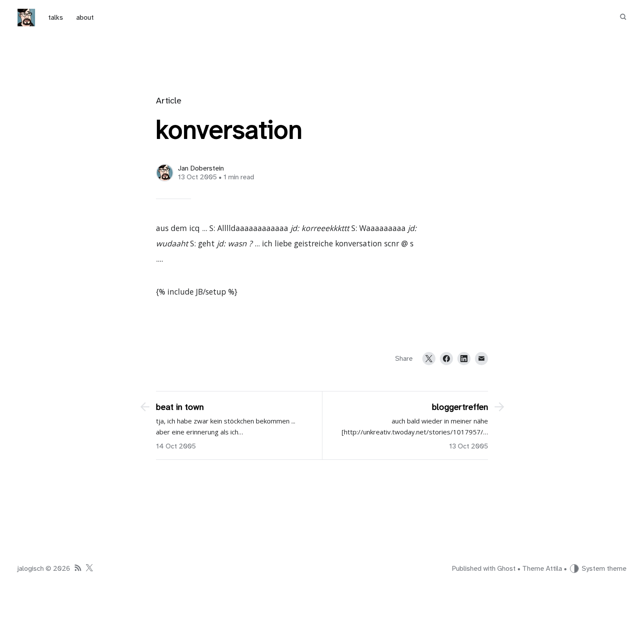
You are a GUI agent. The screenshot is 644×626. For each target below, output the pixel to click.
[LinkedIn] (464, 358)
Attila (554, 568)
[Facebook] (446, 358)
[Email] (481, 358)
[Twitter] (428, 358)
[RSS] (77, 568)
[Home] (26, 17)
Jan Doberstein (201, 168)
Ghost (506, 568)
